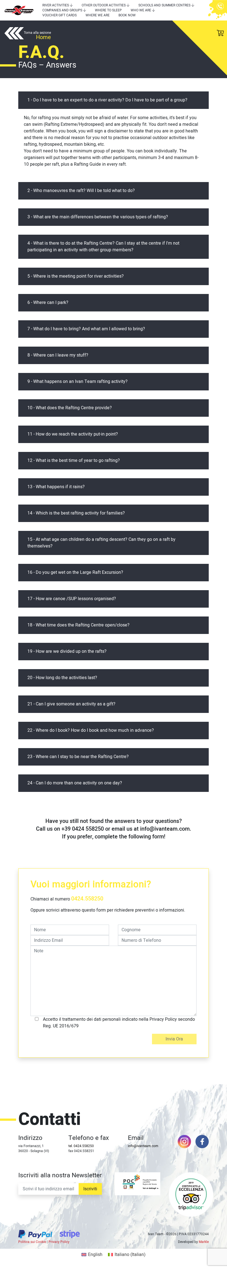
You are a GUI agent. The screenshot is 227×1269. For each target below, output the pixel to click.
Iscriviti (90, 1189)
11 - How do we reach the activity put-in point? (72, 434)
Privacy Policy (58, 1241)
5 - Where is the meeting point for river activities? (75, 276)
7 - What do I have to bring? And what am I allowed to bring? (86, 329)
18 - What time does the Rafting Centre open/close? (78, 625)
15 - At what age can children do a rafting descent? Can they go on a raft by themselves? (101, 542)
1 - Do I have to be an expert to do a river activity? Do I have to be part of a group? (107, 100)
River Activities (55, 5)
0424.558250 (87, 899)
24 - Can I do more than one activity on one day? (74, 783)
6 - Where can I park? (47, 302)
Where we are (98, 15)
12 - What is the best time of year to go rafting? (73, 460)
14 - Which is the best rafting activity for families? (76, 513)
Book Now (127, 15)
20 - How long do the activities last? (62, 677)
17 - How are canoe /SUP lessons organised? (71, 598)
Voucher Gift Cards (59, 15)
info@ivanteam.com (143, 1145)
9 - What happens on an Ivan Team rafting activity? (77, 381)
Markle (204, 1241)
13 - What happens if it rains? (56, 486)
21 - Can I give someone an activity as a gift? (71, 704)
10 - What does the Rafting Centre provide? (69, 408)
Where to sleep (108, 10)
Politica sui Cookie (32, 1241)
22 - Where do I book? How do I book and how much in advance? (90, 730)
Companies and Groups (62, 10)
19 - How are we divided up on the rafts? (67, 651)
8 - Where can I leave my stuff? (57, 355)
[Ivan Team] (19, 10)
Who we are (141, 10)
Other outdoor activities (104, 5)
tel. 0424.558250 (81, 1145)
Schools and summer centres (164, 5)
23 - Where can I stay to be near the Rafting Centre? (78, 756)
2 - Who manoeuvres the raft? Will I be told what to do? (81, 190)
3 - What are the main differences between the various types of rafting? (97, 217)
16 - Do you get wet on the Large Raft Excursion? (75, 572)
